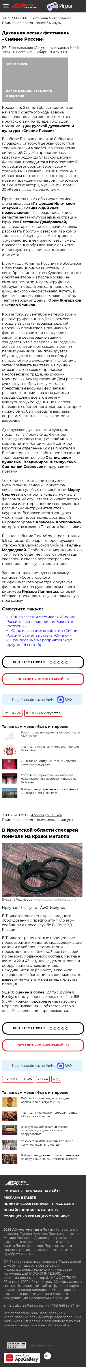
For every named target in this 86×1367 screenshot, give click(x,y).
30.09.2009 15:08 (14, 18)
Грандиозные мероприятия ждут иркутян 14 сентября (39, 642)
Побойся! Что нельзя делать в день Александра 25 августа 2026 (45, 1100)
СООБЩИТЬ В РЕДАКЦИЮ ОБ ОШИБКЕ (36, 1216)
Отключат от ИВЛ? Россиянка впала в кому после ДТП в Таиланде (47, 1142)
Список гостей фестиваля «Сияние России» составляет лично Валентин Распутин (40, 621)
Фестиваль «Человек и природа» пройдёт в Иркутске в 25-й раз (50, 1114)
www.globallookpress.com (55, 900)
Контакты (13, 1191)
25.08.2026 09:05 (15, 815)
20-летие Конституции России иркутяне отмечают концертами (49, 762)
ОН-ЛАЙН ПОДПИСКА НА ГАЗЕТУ (31, 1210)
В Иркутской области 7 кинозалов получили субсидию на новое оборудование (44, 1130)
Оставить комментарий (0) (43, 679)
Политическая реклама (26, 1204)
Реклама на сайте (43, 1191)
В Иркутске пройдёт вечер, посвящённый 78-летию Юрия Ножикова (49, 791)
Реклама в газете (20, 1198)
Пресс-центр (63, 1204)
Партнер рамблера (41, 1345)
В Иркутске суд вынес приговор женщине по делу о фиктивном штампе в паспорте (50, 1157)
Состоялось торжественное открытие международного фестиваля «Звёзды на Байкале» (48, 778)
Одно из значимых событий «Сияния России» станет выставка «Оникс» (43, 633)
